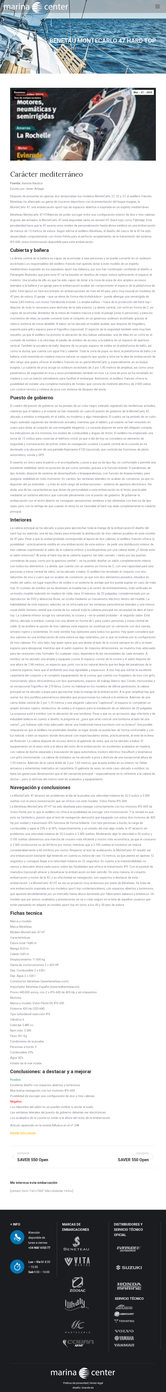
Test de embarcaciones (27, 97)
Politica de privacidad (75, 1383)
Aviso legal (96, 1383)
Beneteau (19, 92)
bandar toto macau (23, 1133)
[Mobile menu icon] (157, 6)
